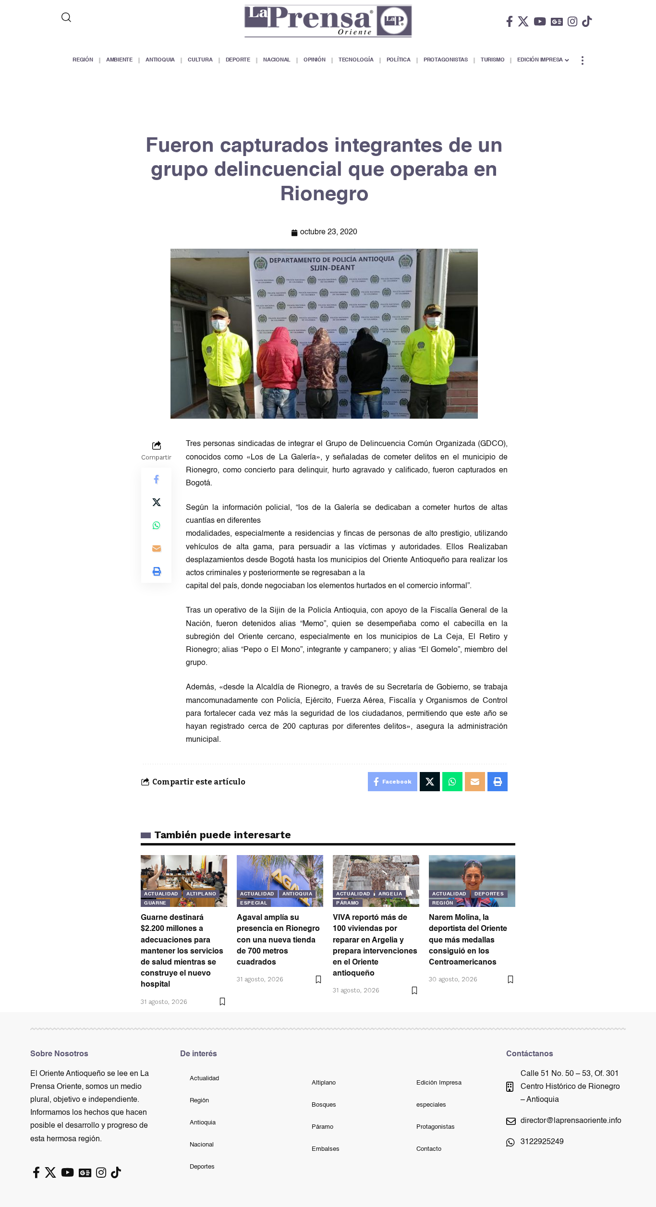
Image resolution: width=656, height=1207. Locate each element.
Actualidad (161, 894)
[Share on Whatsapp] (156, 525)
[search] (105, 17)
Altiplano (201, 894)
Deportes (489, 894)
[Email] (156, 548)
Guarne (155, 903)
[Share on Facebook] (156, 479)
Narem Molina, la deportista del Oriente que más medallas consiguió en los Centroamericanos (468, 940)
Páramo (347, 903)
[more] (582, 60)
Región (442, 903)
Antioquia (297, 894)
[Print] (156, 571)
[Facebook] (509, 21)
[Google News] (556, 21)
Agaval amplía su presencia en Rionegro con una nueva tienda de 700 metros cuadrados (278, 940)
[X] (523, 21)
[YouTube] (539, 21)
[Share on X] (156, 502)
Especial (253, 903)
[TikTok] (587, 21)
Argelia (390, 894)
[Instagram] (572, 21)
